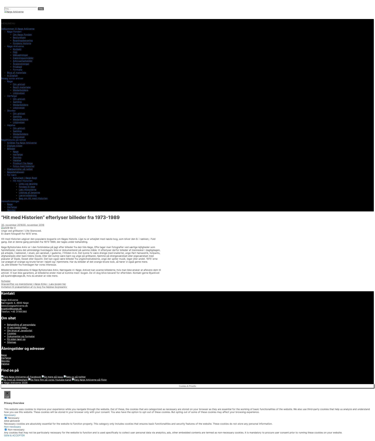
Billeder (11, 148)
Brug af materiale (16, 72)
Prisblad (17, 66)
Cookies (11, 333)
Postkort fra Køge (23, 163)
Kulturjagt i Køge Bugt (25, 177)
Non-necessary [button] (12, 426)
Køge (15, 151)
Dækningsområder (23, 57)
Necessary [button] (10, 415)
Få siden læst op (16, 339)
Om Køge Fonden (22, 34)
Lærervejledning (28, 195)
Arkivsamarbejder (22, 60)
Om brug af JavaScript (19, 330)
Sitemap (11, 342)
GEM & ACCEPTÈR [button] (14, 435)
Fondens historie (22, 43)
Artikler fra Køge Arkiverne (22, 142)
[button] (8, 23)
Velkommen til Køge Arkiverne (17, 28)
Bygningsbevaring (23, 40)
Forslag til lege (27, 186)
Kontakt (17, 49)
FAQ (15, 52)
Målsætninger (20, 55)
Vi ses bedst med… (17, 327)
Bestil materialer (22, 87)
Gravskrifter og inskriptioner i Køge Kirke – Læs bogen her (33, 283)
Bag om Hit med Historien (33, 198)
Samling (17, 101)
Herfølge (18, 154)
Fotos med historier (23, 166)
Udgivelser (19, 93)
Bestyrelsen (19, 37)
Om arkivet (19, 84)
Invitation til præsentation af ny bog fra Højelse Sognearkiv (34, 286)
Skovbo (17, 157)
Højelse (17, 160)
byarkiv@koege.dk (11, 308)
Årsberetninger (21, 63)
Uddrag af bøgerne (29, 192)
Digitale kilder (14, 145)
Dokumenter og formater (21, 336)
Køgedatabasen (15, 171)
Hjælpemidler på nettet (20, 169)
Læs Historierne (27, 189)
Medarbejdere (20, 90)
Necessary (13, 417)
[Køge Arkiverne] (14, 11)
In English (12, 75)
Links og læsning (28, 183)
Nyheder (6, 281)
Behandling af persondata (21, 324)
